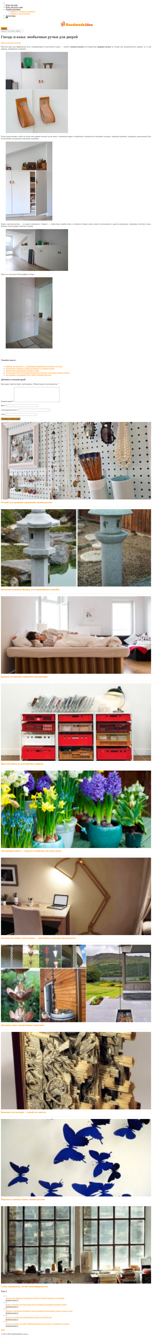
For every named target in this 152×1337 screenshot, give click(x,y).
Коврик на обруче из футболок (39, 1317)
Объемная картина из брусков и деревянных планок (48, 1324)
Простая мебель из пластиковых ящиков (22, 763)
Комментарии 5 (12, 1319)
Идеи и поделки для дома (11, 43)
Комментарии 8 (12, 1300)
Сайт (3, 414)
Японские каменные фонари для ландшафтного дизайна (30, 589)
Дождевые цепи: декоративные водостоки (22, 1025)
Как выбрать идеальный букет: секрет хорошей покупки (28, 375)
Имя (3, 406)
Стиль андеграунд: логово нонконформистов (24, 1286)
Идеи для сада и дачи (14, 7)
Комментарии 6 (12, 1307)
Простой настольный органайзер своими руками (46, 1304)
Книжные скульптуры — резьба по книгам (23, 1112)
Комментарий (7, 401)
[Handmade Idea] (76, 24)
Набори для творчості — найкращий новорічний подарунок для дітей (34, 366)
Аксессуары (10, 16)
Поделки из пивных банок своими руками (23, 1199)
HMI (3, 1330)
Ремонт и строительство (20, 14)
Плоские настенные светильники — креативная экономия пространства (38, 938)
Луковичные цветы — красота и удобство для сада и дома (31, 851)
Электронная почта (9, 410)
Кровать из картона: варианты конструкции (24, 676)
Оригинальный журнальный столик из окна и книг (52, 1311)
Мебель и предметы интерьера (22, 11)
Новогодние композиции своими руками (22, 371)
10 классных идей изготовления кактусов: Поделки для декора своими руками (37, 373)
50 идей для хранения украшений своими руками (26, 502)
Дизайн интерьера (13, 9)
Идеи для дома (12, 5)
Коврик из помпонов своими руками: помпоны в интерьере (40, 1298)
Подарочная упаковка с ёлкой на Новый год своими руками (30, 368)
